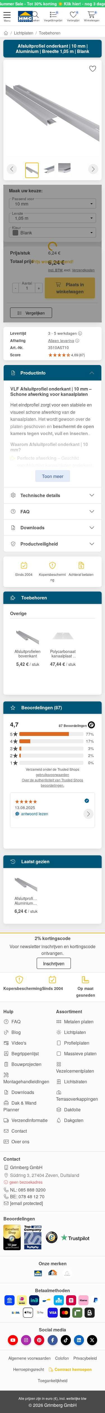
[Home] (5, 33)
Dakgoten (73, 1120)
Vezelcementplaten (75, 1071)
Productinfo (33, 373)
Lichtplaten (23, 33)
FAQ (24, 511)
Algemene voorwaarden (29, 1358)
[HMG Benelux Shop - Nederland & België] (38, 1273)
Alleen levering (61, 340)
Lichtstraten (75, 1081)
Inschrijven (53, 963)
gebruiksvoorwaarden (52, 774)
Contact (18, 1131)
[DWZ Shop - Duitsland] (53, 1273)
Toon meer (52, 476)
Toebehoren (49, 33)
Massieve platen (80, 1053)
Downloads (32, 527)
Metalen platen (78, 1021)
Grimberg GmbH (26, 1167)
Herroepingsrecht (28, 1369)
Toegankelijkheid (52, 1380)
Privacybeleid (85, 1358)
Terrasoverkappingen (77, 1099)
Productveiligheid (39, 544)
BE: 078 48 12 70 (27, 1196)
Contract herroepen (72, 1369)
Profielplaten (76, 1043)
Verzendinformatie (29, 1120)
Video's (18, 1043)
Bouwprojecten (25, 1064)
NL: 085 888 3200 (28, 1189)
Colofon (62, 1358)
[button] (7, 17)
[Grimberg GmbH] (67, 1273)
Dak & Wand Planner (19, 1106)
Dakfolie (72, 1109)
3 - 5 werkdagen (62, 333)
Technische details (40, 495)
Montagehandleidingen (26, 1081)
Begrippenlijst (24, 1053)
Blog (15, 1032)
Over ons (19, 1141)
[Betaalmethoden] (52, 1306)
